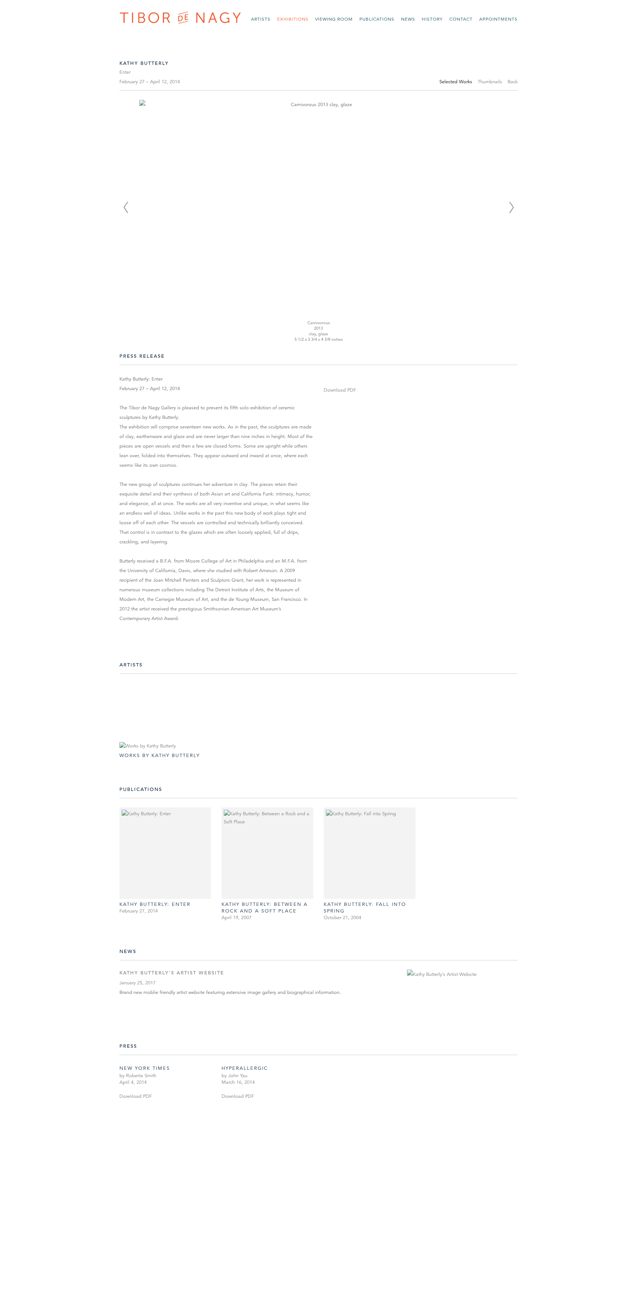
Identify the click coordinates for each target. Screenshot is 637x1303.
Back (513, 82)
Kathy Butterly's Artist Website (171, 973)
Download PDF (340, 390)
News (408, 19)
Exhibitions (293, 19)
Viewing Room (334, 19)
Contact (461, 19)
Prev (125, 207)
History (432, 19)
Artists (261, 19)
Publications (376, 19)
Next (511, 207)
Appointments (498, 19)
